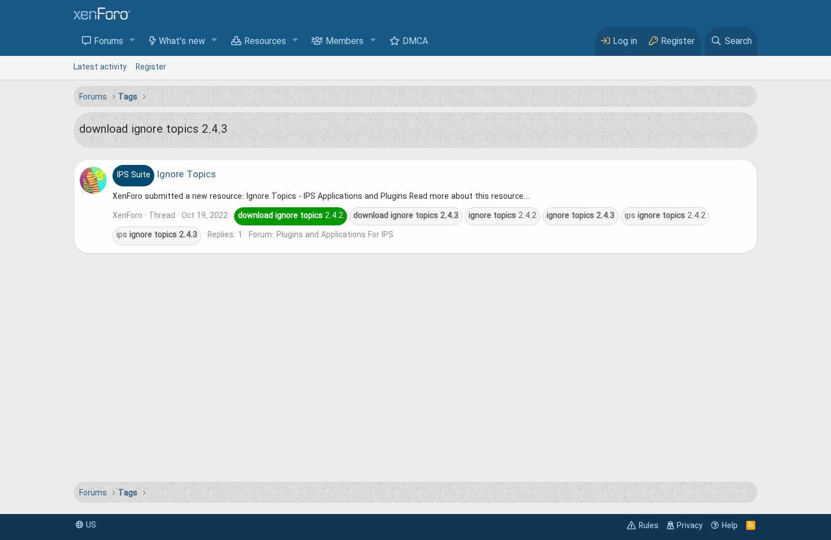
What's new (182, 42)
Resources (265, 42)
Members (344, 42)
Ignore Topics (166, 175)
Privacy (690, 526)
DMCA (415, 42)
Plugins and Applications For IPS (334, 235)
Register (151, 67)
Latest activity (100, 67)
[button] (132, 41)
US (90, 525)
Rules (649, 526)
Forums (108, 42)
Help (730, 526)
